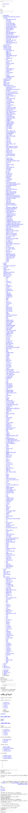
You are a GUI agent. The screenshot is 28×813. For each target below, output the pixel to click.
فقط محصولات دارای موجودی (8, 689)
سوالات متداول (6, 746)
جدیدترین (5, 705)
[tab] (15, 17)
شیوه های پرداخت (7, 756)
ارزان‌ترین (5, 706)
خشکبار (5, 673)
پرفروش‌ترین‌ (6, 702)
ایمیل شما (3, 770)
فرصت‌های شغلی (7, 739)
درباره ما (5, 742)
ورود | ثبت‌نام (6, 3)
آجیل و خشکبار (6, 672)
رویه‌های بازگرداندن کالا (8, 748)
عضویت (2, 771)
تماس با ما (5, 740)
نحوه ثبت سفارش (7, 755)
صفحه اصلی (6, 669)
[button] (15, 15)
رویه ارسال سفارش (7, 758)
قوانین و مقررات (7, 750)
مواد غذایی (5, 671)
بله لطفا (2, 797)
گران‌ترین (5, 707)
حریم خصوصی (6, 749)
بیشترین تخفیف (6, 703)
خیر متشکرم (7, 797)
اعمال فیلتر (3, 687)
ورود (2, 12)
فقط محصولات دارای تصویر (8, 690)
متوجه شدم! (3, 809)
